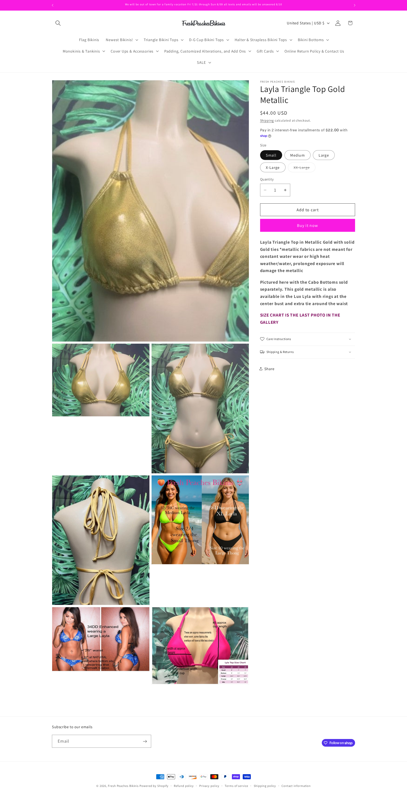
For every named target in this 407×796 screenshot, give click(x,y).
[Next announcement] (354, 5)
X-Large (273, 167)
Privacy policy (209, 786)
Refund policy (184, 786)
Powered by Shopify (153, 786)
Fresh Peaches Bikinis (123, 786)
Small (271, 155)
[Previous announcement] (52, 5)
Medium (297, 155)
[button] (58, 23)
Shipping (267, 120)
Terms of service (236, 786)
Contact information (296, 786)
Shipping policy (265, 786)
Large (324, 155)
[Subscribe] (145, 741)
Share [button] (269, 368)
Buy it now (307, 225)
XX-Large (304, 168)
